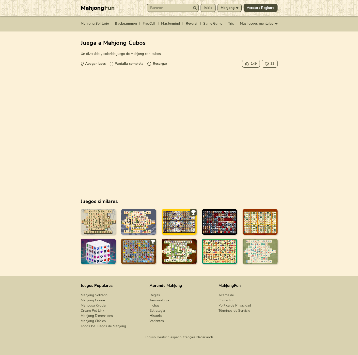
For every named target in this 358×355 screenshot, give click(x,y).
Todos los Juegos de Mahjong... (104, 326)
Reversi (191, 23)
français (189, 337)
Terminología (159, 300)
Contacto (225, 300)
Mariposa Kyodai (93, 305)
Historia (156, 315)
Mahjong (98, 8)
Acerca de (226, 295)
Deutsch (163, 337)
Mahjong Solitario (95, 23)
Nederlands (205, 337)
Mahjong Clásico (93, 321)
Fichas (154, 305)
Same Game (212, 23)
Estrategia (157, 310)
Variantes (157, 321)
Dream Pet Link (92, 310)
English (150, 337)
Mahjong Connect (94, 300)
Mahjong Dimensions (97, 315)
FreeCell (149, 23)
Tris (231, 23)
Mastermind (170, 23)
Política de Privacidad (234, 305)
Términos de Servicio (234, 310)
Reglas (155, 295)
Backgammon (126, 23)
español (176, 337)
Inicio (208, 7)
